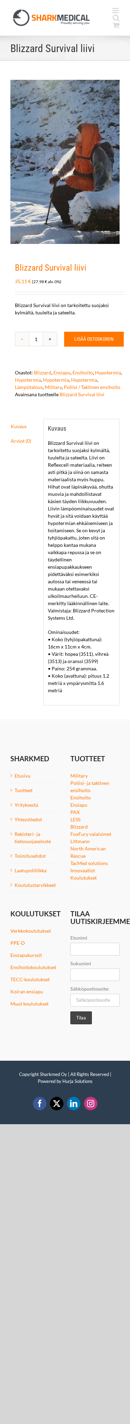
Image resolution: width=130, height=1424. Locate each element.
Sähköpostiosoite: (89, 989)
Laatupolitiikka (30, 870)
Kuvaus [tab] (19, 426)
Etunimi (78, 938)
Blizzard (42, 372)
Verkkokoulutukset (30, 931)
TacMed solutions (89, 863)
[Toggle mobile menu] (116, 10)
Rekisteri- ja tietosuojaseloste (33, 837)
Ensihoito (82, 372)
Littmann (80, 841)
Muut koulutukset (29, 1004)
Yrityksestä (26, 805)
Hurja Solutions (77, 1081)
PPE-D (17, 943)
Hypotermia (108, 372)
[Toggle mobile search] (116, 18)
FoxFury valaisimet (90, 834)
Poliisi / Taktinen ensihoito (92, 387)
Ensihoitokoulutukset (33, 967)
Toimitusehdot (30, 856)
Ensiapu (61, 372)
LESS (75, 819)
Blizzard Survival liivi (82, 394)
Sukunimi (80, 963)
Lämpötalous (29, 387)
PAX (75, 812)
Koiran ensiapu (26, 991)
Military (53, 387)
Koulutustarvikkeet (35, 885)
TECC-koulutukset (30, 979)
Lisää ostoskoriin (94, 339)
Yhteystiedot (28, 819)
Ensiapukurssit (26, 955)
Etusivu (23, 776)
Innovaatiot (82, 870)
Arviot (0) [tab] (21, 441)
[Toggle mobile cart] (116, 25)
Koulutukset (83, 878)
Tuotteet (24, 790)
